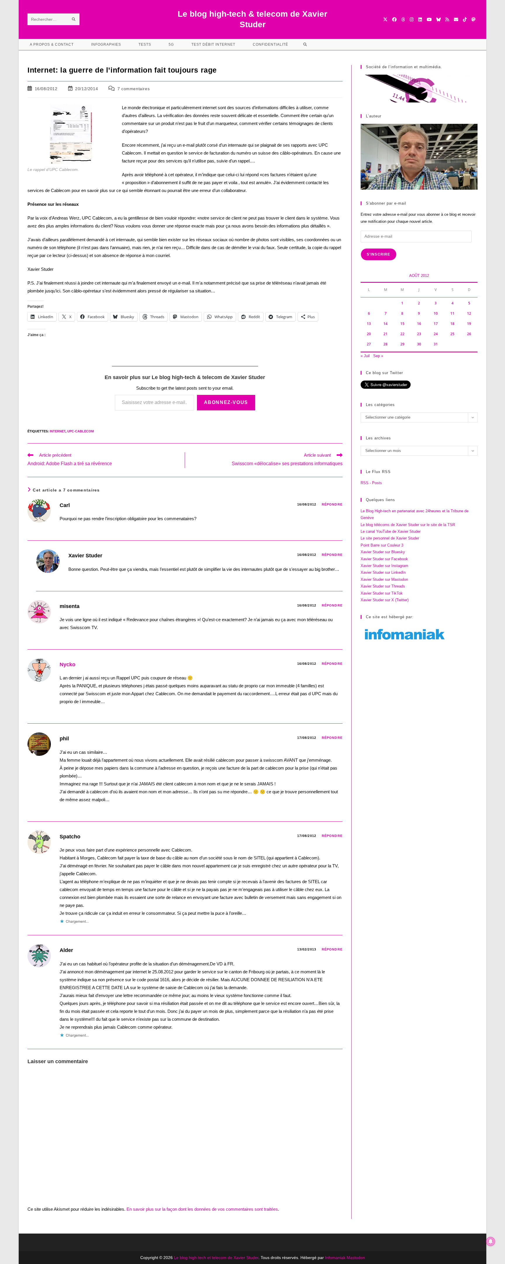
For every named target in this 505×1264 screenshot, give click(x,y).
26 (469, 333)
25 (452, 333)
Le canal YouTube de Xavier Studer (391, 531)
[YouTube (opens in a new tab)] (429, 19)
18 (452, 323)
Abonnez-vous (226, 402)
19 (469, 323)
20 (369, 333)
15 (402, 323)
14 (385, 323)
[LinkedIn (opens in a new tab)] (420, 19)
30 (419, 344)
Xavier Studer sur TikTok (382, 593)
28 (385, 344)
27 (369, 344)
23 (419, 333)
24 (436, 333)
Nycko (67, 664)
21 (385, 333)
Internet (57, 431)
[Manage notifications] (490, 1241)
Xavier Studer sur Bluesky (383, 552)
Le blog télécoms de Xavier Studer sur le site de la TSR (408, 525)
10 (436, 313)
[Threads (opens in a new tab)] (403, 19)
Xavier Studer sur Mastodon (384, 579)
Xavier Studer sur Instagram (384, 566)
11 (452, 313)
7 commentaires (133, 88)
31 (436, 344)
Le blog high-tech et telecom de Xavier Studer (216, 1257)
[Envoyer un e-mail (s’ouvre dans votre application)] (456, 19)
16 (419, 323)
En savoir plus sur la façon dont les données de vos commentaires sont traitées (202, 1209)
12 (469, 313)
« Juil (365, 356)
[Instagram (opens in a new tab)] (411, 19)
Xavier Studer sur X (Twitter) (385, 600)
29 (402, 344)
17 (436, 323)
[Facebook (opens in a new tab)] (394, 19)
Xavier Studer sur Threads (383, 586)
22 (402, 333)
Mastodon (356, 1257)
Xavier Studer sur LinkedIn (383, 572)
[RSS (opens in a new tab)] (447, 19)
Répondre (332, 504)
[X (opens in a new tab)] (385, 19)
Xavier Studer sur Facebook (384, 559)
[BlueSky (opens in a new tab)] (438, 19)
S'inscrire (378, 254)
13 (369, 323)
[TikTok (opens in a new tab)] (465, 19)
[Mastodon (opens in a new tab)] (473, 19)
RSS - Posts (371, 483)
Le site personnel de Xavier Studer (390, 538)
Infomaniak (335, 1257)
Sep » (378, 356)
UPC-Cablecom (80, 431)
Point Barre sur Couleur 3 (382, 545)
